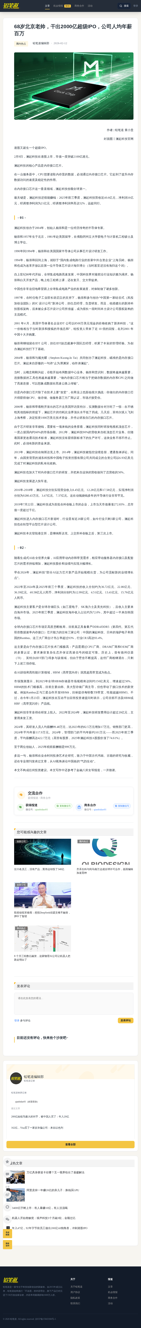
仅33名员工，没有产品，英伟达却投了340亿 (39, 869)
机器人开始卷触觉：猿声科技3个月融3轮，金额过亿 (43, 1218)
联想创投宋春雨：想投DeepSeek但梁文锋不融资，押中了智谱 (42, 914)
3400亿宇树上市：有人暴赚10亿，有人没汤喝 (40, 1208)
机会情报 (61, 5)
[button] (124, 6)
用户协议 (75, 1292)
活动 (90, 5)
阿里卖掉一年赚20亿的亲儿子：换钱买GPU (53, 1190)
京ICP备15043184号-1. (45, 1319)
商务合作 (79, 5)
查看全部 (70, 1144)
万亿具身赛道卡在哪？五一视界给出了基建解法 (55, 1172)
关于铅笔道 (76, 1286)
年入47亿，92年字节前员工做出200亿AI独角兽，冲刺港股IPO (49, 1228)
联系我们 (75, 1303)
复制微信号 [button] (65, 806)
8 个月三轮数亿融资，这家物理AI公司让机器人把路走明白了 (42, 958)
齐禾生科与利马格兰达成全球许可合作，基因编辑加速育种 (105, 871)
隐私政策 (75, 1297)
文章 (47, 5)
